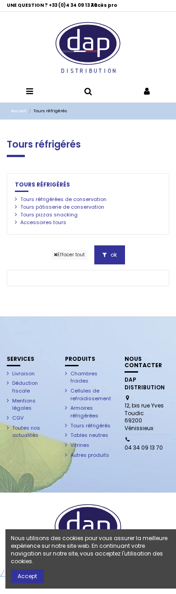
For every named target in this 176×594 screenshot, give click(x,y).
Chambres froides (83, 377)
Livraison (23, 373)
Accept (27, 576)
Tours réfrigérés (42, 184)
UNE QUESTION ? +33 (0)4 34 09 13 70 (52, 5)
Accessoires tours (43, 222)
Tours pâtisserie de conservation (62, 207)
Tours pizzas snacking (49, 214)
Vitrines (79, 445)
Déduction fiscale (25, 386)
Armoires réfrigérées (84, 411)
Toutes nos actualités (26, 431)
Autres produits (89, 455)
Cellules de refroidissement (90, 394)
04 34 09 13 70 (144, 447)
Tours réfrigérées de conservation (63, 199)
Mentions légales (24, 404)
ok (113, 255)
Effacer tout (71, 254)
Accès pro (104, 5)
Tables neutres (89, 435)
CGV (17, 418)
